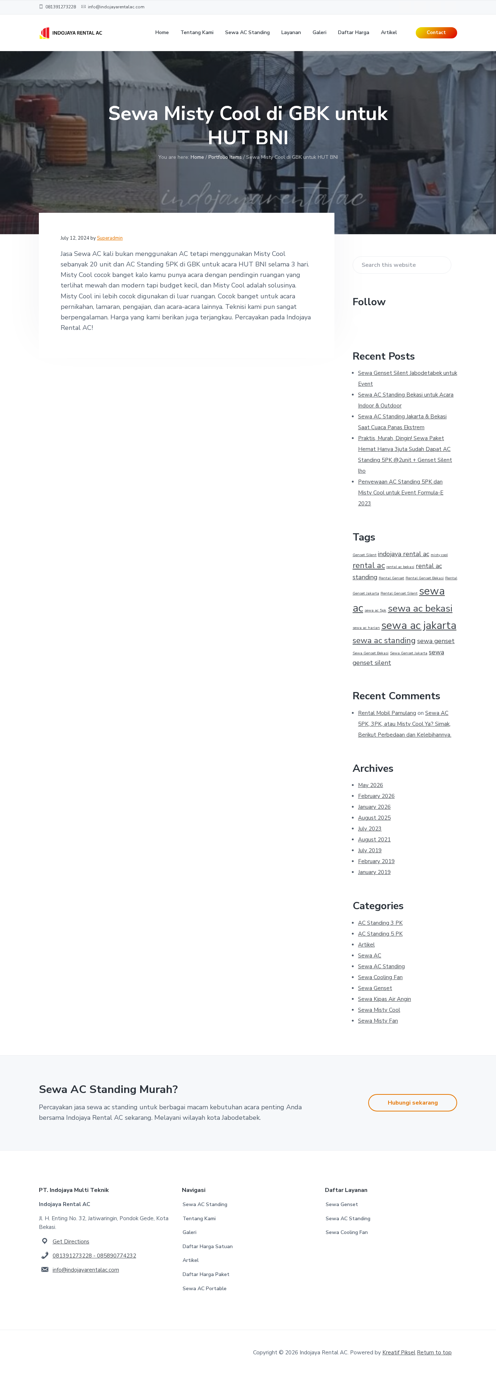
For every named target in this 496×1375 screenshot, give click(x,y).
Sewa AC (369, 955)
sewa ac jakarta (418, 625)
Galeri (189, 1232)
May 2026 (370, 785)
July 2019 (370, 850)
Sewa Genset (375, 988)
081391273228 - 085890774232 (94, 1255)
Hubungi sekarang (413, 1103)
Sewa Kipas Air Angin (384, 999)
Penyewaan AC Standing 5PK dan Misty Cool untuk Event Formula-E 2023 (400, 492)
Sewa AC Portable (205, 1288)
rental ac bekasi (400, 567)
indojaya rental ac (403, 554)
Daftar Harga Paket (206, 1274)
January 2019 (374, 872)
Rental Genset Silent (399, 593)
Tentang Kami (199, 1218)
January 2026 (374, 807)
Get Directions (71, 1241)
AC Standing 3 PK (380, 923)
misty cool (439, 555)
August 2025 (374, 817)
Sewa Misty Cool (379, 1010)
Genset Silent (365, 555)
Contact (436, 32)
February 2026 (376, 796)
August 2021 (374, 839)
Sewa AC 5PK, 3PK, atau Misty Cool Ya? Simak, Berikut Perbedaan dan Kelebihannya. (404, 723)
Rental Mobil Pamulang (387, 713)
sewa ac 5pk (375, 610)
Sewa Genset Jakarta (408, 653)
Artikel (366, 944)
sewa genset (436, 641)
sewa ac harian (366, 627)
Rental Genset (391, 578)
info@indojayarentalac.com (86, 1269)
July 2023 (370, 828)
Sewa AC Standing (381, 966)
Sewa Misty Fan (378, 1020)
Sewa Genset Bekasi (371, 653)
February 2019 (376, 861)
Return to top (434, 1352)
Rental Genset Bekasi (425, 578)
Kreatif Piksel (398, 1352)
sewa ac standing (384, 640)
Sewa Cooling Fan (380, 977)
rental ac (369, 565)
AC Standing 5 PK (380, 933)
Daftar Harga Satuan (208, 1246)
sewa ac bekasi (420, 608)
